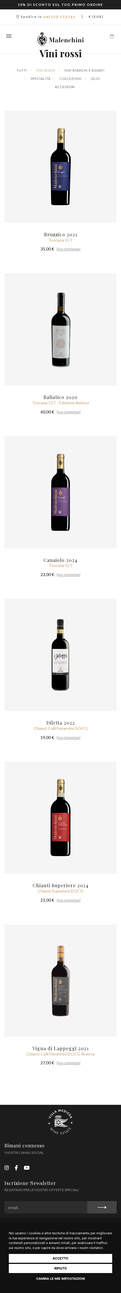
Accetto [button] (60, 1258)
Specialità (40, 78)
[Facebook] (16, 1167)
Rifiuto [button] (60, 1268)
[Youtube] (27, 1167)
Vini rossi (45, 70)
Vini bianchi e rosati (84, 70)
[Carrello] (112, 36)
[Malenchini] (60, 39)
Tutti (21, 70)
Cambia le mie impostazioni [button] (60, 1279)
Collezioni (70, 78)
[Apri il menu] (8, 36)
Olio (95, 78)
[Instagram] (6, 1167)
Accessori (64, 87)
